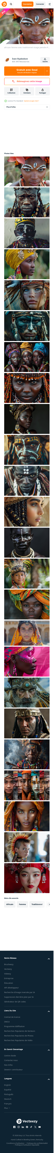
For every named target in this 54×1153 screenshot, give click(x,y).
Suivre (45, 61)
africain (9, 903)
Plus (6, 1113)
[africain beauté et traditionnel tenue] (26, 356)
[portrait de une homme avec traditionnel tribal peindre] (26, 541)
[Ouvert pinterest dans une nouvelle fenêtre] (26, 1132)
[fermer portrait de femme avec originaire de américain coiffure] (26, 294)
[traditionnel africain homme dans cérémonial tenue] (26, 201)
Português (8, 1099)
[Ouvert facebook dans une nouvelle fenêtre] (13, 1132)
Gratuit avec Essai (27, 71)
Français (8, 1108)
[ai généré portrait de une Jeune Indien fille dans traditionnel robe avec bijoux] (26, 631)
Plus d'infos (11, 106)
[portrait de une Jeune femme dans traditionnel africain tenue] (26, 263)
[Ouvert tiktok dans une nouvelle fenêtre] (30, 1132)
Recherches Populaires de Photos (18, 1040)
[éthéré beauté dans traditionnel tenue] (26, 510)
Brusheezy (8, 963)
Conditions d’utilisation (14, 1148)
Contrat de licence (12, 1019)
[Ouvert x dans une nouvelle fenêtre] (34, 1132)
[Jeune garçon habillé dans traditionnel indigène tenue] (26, 572)
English (7, 1090)
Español (7, 1094)
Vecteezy (8, 967)
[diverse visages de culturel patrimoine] (26, 784)
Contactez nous (11, 1065)
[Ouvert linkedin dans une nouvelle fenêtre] (22, 1132)
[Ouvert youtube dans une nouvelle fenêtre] (39, 1132)
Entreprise (8, 977)
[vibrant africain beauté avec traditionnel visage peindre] (26, 660)
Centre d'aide (10, 1060)
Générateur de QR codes (15, 1003)
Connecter (40, 4)
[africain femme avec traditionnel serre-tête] (26, 603)
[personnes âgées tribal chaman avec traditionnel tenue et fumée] (26, 753)
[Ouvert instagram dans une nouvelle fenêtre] (18, 1132)
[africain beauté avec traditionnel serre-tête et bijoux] (26, 418)
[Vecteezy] (4, 4)
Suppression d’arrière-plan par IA (19, 999)
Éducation (8, 981)
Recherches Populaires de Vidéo (18, 1045)
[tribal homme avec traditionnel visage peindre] (26, 479)
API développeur (11, 986)
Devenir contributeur (13, 1074)
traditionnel (37, 903)
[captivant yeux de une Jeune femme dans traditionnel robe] (26, 815)
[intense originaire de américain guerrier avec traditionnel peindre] (26, 325)
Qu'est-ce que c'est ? (31, 101)
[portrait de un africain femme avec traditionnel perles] (26, 387)
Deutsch (7, 1104)
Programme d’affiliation (14, 1028)
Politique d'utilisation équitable (26, 1150)
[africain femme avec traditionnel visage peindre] (26, 170)
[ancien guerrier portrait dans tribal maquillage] (26, 722)
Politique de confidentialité (36, 1148)
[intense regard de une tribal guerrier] (26, 691)
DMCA (7, 1023)
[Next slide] (43, 903)
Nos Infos (8, 1070)
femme (22, 903)
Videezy (7, 972)
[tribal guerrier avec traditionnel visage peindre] (26, 449)
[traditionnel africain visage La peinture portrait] (26, 232)
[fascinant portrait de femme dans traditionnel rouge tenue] (26, 877)
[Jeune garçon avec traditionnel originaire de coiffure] (26, 846)
